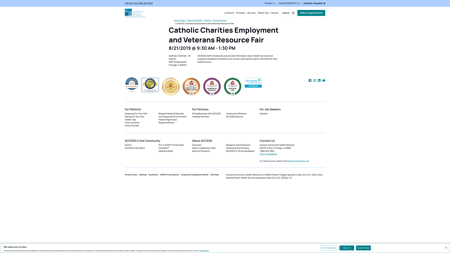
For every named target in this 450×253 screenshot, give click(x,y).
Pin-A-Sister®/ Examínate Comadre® (171, 146)
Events (207, 20)
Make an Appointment (311, 12)
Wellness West (166, 151)
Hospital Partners (200, 116)
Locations (229, 12)
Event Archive (220, 20)
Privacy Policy (131, 174)
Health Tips (263, 12)
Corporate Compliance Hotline (194, 174)
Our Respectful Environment (173, 116)
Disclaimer (153, 174)
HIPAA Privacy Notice (169, 174)
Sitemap (143, 174)
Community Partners (236, 113)
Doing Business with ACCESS (206, 113)
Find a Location (132, 122)
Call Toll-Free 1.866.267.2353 (139, 3)
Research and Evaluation (238, 145)
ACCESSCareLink (234, 116)
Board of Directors (201, 151)
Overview (196, 145)
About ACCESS (194, 20)
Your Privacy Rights (329, 248)
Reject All (346, 248)
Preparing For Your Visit (136, 113)
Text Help (214, 174)
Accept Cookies (363, 248)
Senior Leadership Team (204, 148)
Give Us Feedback (268, 154)
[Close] (446, 247)
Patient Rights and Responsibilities (168, 121)
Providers (240, 12)
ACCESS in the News (135, 148)
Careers (274, 12)
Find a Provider (132, 125)
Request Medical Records (171, 113)
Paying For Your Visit (134, 116)
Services (251, 12)
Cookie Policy (204, 250)
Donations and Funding (237, 148)
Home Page (179, 20)
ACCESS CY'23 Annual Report (240, 151)
